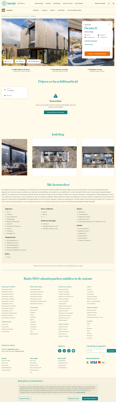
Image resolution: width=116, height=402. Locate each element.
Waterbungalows (34, 333)
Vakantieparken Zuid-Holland (8, 317)
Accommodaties (34, 307)
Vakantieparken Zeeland (7, 315)
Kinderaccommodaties (64, 299)
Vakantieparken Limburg (7, 303)
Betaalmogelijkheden (6, 367)
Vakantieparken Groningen (8, 301)
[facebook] (60, 352)
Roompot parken (5, 331)
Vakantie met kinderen (92, 307)
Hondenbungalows (63, 320)
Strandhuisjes (33, 326)
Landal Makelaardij (62, 367)
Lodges (32, 319)
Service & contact (68, 3)
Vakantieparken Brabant (7, 289)
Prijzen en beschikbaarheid (97, 54)
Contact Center (20, 351)
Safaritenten (33, 322)
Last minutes (5, 324)
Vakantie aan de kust (63, 326)
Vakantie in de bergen (64, 336)
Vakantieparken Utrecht (7, 310)
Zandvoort (88, 24)
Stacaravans (33, 324)
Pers (31, 372)
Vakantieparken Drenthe (7, 291)
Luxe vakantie (90, 291)
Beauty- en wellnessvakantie (93, 301)
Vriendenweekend (91, 303)
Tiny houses (33, 329)
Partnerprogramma (34, 370)
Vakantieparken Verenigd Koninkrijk (38, 301)
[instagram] (64, 352)
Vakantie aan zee (62, 333)
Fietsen (88, 323)
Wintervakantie (90, 294)
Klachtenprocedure (6, 370)
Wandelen (89, 333)
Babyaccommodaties (63, 289)
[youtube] (73, 352)
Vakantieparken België (35, 289)
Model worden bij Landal (35, 367)
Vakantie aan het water (64, 331)
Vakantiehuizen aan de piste (65, 306)
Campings (80, 3)
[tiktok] (69, 352)
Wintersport (89, 335)
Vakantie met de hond (92, 299)
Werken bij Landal (34, 365)
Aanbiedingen (56, 3)
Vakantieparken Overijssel (8, 308)
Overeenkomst (5, 365)
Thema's (89, 286)
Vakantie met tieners (91, 315)
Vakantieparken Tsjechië (35, 299)
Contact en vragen (6, 360)
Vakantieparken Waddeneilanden (9, 313)
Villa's (31, 331)
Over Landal (32, 360)
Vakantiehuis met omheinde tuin (66, 296)
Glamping (89, 289)
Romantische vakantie (92, 296)
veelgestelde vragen (12, 349)
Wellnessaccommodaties (64, 308)
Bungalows (32, 312)
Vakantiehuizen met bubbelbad (66, 313)
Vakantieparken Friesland (7, 296)
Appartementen (33, 310)
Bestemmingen (39, 3)
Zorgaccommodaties (63, 310)
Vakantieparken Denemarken (36, 291)
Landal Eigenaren (62, 365)
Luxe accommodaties (63, 301)
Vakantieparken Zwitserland (36, 303)
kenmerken (89, 44)
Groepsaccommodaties (64, 291)
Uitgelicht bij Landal (6, 321)
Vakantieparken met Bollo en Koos (95, 317)
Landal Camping (61, 360)
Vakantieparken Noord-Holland (9, 306)
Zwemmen (89, 338)
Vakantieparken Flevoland (8, 294)
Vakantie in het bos (63, 329)
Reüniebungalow (62, 303)
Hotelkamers (33, 317)
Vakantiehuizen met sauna (65, 315)
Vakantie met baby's (91, 310)
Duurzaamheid (33, 363)
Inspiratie (48, 3)
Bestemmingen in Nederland (8, 286)
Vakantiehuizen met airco (64, 317)
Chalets (32, 315)
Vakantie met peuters (92, 312)
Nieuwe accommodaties (7, 329)
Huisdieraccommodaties (64, 294)
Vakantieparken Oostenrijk (36, 296)
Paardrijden (89, 328)
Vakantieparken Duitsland (36, 294)
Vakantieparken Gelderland (8, 299)
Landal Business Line (63, 363)
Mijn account (5, 363)
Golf (88, 326)
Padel (88, 331)
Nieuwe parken (5, 326)
